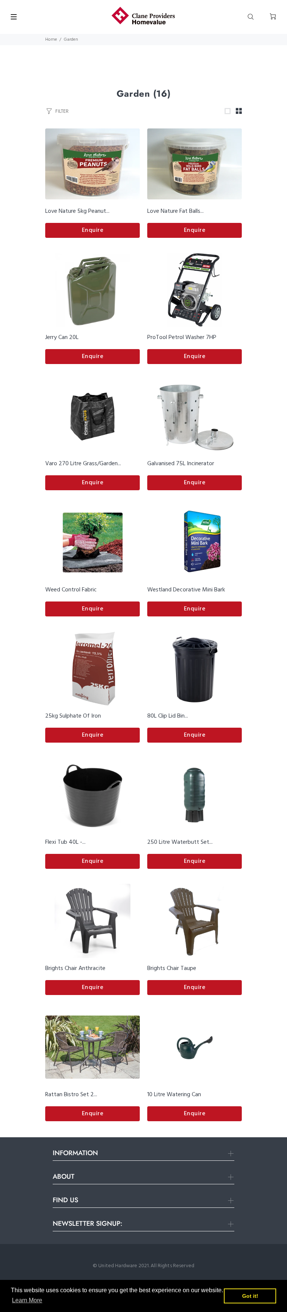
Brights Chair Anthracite (75, 968)
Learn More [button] (27, 1300)
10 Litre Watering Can (174, 1095)
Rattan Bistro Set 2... (71, 1095)
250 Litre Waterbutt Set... (180, 842)
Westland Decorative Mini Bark (186, 590)
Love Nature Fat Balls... (175, 211)
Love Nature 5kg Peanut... (77, 211)
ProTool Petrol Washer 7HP (181, 337)
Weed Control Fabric (71, 590)
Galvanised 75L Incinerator (180, 464)
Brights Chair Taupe (171, 968)
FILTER (61, 111)
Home (51, 39)
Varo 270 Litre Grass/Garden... (83, 464)
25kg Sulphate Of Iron (73, 716)
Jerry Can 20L (61, 337)
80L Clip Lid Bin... (167, 716)
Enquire (93, 230)
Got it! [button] (250, 1296)
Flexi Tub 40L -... (65, 842)
